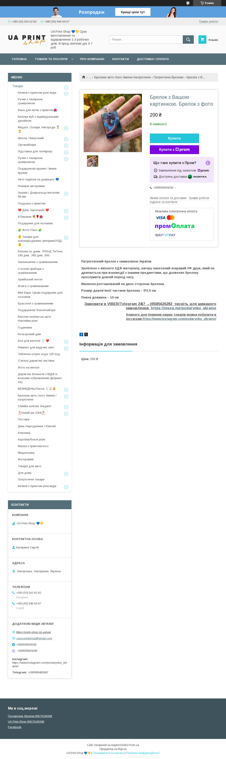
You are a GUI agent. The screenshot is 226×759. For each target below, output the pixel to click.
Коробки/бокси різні (31, 439)
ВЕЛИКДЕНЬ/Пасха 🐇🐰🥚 (37, 388)
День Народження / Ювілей (37, 426)
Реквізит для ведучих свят (36, 347)
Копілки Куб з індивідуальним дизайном (38, 118)
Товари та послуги (51, 59)
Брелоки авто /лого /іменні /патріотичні (122, 77)
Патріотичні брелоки (168, 77)
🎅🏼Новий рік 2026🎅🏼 (31, 412)
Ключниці (24, 432)
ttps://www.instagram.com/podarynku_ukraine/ (179, 319)
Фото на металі (28, 367)
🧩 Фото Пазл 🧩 (30, 230)
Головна (19, 59)
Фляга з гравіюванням (33, 286)
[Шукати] (188, 39)
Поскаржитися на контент (108, 753)
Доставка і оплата (153, 59)
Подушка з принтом (31, 203)
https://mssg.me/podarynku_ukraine (183, 308)
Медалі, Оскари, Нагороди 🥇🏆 (39, 129)
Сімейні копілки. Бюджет (34, 406)
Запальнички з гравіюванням (38, 262)
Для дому (25, 472)
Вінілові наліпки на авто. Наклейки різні (35, 318)
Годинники (25, 327)
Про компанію (92, 59)
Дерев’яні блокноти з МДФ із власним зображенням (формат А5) (40, 378)
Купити (174, 138)
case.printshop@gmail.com (34, 638)
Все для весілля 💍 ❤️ (33, 340)
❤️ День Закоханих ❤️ (33, 210)
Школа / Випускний (31, 138)
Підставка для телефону (35, 151)
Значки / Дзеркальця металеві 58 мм (39, 194)
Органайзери (27, 144)
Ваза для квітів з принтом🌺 (37, 110)
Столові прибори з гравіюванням (31, 270)
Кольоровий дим (29, 334)
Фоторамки (26, 459)
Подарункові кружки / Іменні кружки (37, 170)
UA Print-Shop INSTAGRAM (26, 721)
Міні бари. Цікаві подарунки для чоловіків (40, 294)
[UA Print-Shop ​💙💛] (26, 46)
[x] (86, 335)
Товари (17, 86)
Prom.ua (134, 745)
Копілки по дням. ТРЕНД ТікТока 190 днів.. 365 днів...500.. (40, 253)
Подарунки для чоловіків (35, 223)
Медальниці (26, 452)
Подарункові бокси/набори (36, 310)
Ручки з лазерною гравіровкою (30, 101)
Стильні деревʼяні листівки (36, 360)
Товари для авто (29, 466)
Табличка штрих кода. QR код (39, 354)
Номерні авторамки (31, 186)
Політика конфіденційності (143, 753)
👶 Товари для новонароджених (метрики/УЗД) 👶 (40, 240)
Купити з (166, 149)
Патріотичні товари (31, 479)
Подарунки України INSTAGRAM (30, 716)
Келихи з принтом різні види (37, 92)
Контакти (120, 59)
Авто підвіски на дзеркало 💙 (38, 179)
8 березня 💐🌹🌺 (30, 216)
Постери (23, 419)
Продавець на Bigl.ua (113, 749)
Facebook (14, 727)
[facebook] (81, 335)
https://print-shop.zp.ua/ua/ (33, 632)
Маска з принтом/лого (33, 446)
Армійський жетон (30, 279)
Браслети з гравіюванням (35, 303)
